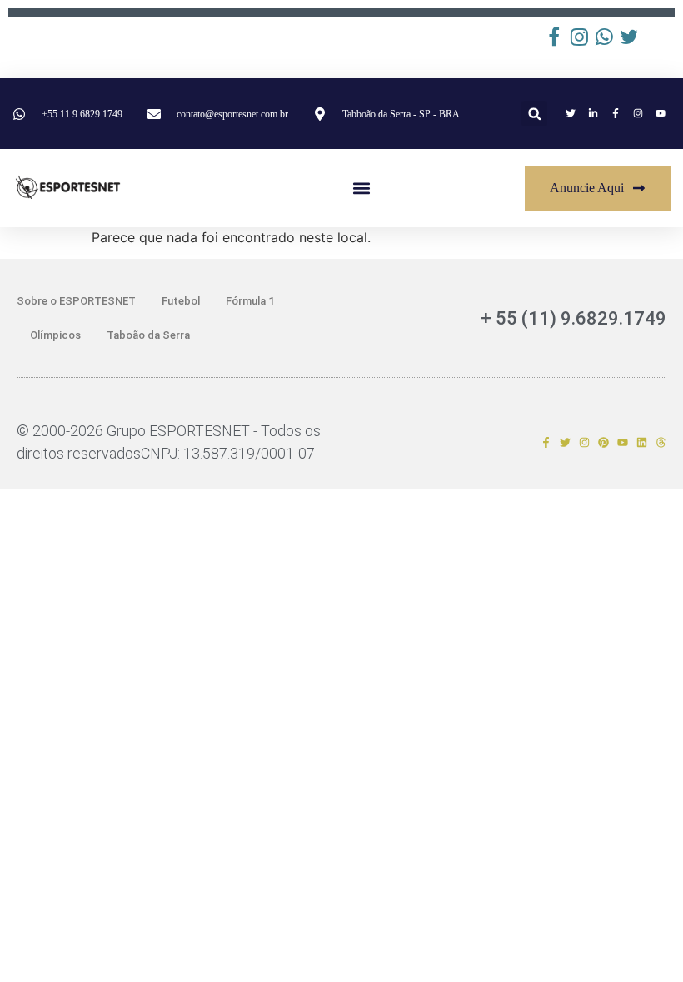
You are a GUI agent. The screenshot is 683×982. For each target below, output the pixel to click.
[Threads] (661, 442)
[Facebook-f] (546, 442)
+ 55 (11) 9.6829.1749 (573, 318)
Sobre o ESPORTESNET (76, 301)
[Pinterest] (603, 442)
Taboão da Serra (148, 335)
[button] (534, 113)
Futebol (181, 301)
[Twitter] (565, 442)
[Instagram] (584, 442)
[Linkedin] (641, 442)
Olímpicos (55, 335)
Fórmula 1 (250, 301)
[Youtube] (622, 442)
